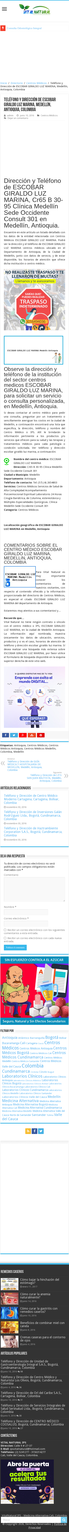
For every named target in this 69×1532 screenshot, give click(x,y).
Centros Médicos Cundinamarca (34, 1055)
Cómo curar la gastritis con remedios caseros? (39, 1310)
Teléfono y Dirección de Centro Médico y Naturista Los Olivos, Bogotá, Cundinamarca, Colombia (31, 1380)
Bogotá (51, 1037)
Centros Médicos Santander (25, 1061)
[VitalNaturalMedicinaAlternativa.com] (34, 8)
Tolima (50, 1115)
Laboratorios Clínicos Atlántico (27, 1080)
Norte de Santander (20, 1115)
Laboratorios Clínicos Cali (37, 1086)
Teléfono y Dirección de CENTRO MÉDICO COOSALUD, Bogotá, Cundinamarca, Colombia (32, 1422)
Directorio (17, 83)
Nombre (10, 907)
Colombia (33, 1066)
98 (21, 1371)
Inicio (3, 83)
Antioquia (10, 1038)
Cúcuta (43, 1071)
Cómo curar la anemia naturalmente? (35, 1295)
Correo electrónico (16, 918)
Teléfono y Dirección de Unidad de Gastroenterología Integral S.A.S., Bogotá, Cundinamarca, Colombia (29, 1364)
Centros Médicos (36, 83)
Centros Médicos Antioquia (36, 1048)
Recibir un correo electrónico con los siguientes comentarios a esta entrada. (34, 931)
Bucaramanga (10, 1043)
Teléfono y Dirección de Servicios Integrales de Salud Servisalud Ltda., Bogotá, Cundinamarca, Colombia (33, 1409)
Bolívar (63, 1038)
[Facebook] (34, 1131)
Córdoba (34, 1072)
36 (20, 1387)
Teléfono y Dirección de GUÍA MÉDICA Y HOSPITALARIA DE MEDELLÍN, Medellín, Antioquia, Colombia (24, 764)
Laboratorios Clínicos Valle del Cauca (24, 1097)
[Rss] (28, 1131)
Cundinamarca (16, 1071)
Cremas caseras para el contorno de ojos (42, 1338)
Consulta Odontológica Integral (24, 28)
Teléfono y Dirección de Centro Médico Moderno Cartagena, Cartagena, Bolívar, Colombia (31, 799)
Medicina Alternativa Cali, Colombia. (45, 1515)
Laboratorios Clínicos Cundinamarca (25, 1090)
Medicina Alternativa (20, 1101)
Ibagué (50, 1072)
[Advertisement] (34, 56)
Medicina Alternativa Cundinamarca (40, 1107)
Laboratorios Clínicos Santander (35, 1093)
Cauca (41, 1043)
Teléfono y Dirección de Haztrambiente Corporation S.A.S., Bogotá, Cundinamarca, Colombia (33, 832)
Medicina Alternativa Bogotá (30, 1104)
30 (20, 1416)
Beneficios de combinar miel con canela (42, 1324)
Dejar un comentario (18, 118)
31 (21, 1400)
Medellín (54, 1097)
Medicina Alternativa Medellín (17, 1111)
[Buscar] (64, 1520)
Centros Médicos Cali (41, 1053)
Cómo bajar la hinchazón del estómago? (39, 1281)
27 (21, 1428)
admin (10, 115)
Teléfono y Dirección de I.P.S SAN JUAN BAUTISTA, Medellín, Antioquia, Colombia (44, 776)
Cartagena (31, 1043)
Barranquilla (37, 1038)
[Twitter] (41, 1131)
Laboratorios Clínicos (22, 1076)
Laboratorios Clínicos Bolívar (35, 1084)
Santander (39, 1115)
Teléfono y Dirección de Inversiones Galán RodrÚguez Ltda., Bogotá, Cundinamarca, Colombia (33, 815)
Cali (22, 1043)
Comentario (11, 874)
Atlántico (23, 1038)
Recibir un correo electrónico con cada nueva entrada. (33, 940)
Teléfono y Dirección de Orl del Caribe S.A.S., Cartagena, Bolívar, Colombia (31, 1394)
